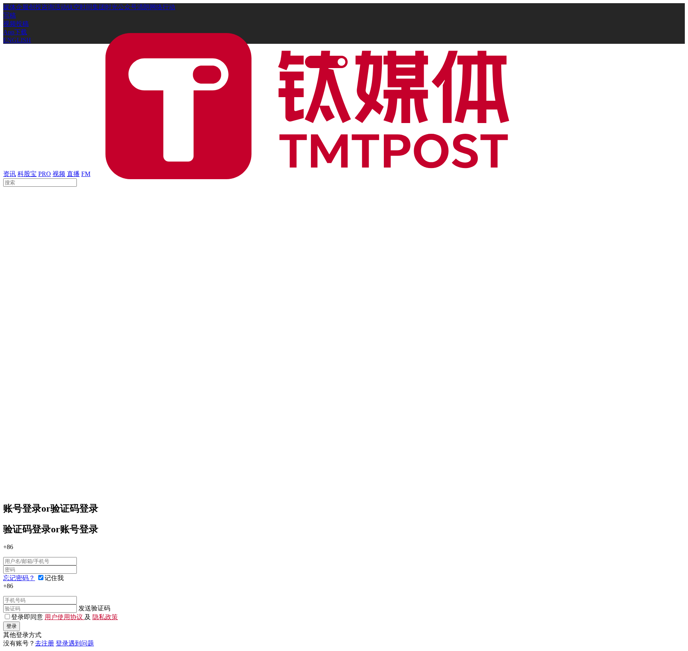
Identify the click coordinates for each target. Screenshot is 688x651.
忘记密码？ (19, 578)
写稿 (9, 15)
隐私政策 (105, 617)
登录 (11, 626)
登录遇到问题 (75, 643)
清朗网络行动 (156, 7)
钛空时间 (79, 7)
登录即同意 (28, 617)
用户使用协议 (64, 617)
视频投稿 (16, 23)
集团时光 (105, 7)
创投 (35, 7)
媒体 (9, 7)
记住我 (54, 578)
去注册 (44, 643)
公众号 (127, 7)
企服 (22, 7)
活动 (60, 7)
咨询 (47, 7)
